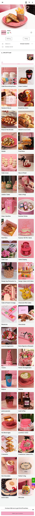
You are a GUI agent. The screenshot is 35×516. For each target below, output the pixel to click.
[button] (17, 32)
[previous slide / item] (1, 16)
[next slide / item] (34, 16)
